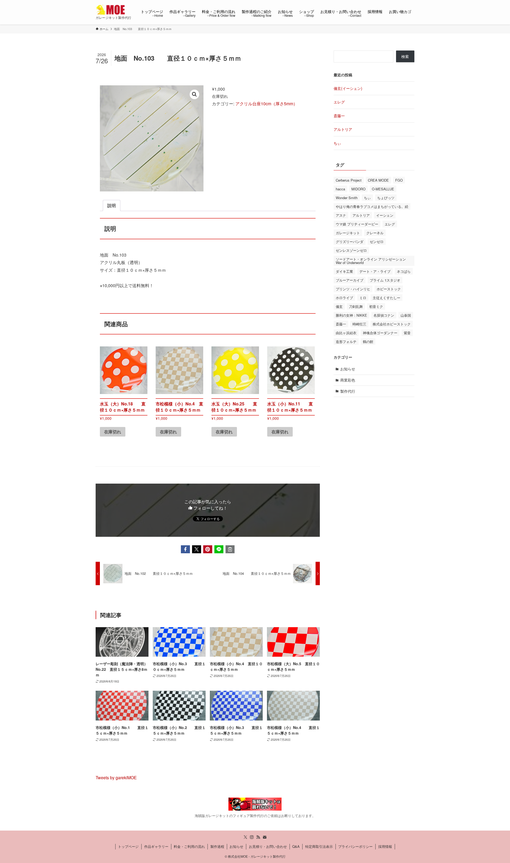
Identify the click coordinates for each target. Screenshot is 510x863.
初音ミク (376, 306)
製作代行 (347, 391)
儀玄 (339, 306)
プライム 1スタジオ (385, 280)
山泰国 (406, 315)
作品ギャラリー (156, 846)
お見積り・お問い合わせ (268, 846)
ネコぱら (404, 271)
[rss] (258, 837)
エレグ (339, 101)
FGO (399, 180)
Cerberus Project (349, 180)
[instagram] (251, 837)
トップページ (128, 846)
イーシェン (384, 215)
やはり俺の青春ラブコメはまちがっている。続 (372, 206)
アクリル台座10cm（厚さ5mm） (266, 103)
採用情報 (385, 846)
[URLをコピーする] (230, 549)
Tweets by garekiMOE (116, 777)
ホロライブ (344, 297)
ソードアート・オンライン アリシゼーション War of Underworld (371, 261)
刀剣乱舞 (356, 306)
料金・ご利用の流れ (189, 846)
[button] (194, 94)
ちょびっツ (385, 197)
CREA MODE (378, 180)
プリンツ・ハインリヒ (353, 288)
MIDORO (358, 188)
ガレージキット (348, 232)
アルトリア (343, 129)
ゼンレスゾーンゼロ (351, 250)
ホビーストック (389, 288)
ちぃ (337, 143)
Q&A (296, 846)
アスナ (341, 215)
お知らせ (347, 368)
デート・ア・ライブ (374, 271)
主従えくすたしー (386, 297)
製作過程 (217, 846)
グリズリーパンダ (349, 241)
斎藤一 (339, 115)
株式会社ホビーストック (392, 323)
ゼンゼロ (377, 241)
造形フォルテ (346, 341)
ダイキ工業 (344, 271)
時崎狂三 (359, 323)
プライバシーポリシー (355, 846)
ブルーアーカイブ (349, 280)
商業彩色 (347, 380)
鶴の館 (368, 341)
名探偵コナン (383, 315)
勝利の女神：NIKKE (351, 315)
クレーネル (375, 232)
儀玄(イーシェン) (348, 88)
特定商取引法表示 (319, 846)
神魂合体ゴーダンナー (380, 332)
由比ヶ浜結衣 (346, 332)
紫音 (407, 332)
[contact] (264, 837)
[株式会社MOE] (111, 9)
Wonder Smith (347, 197)
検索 (405, 56)
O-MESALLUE (383, 188)
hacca (340, 188)
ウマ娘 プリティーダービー (357, 224)
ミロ (362, 297)
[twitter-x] (245, 837)
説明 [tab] (111, 205)
